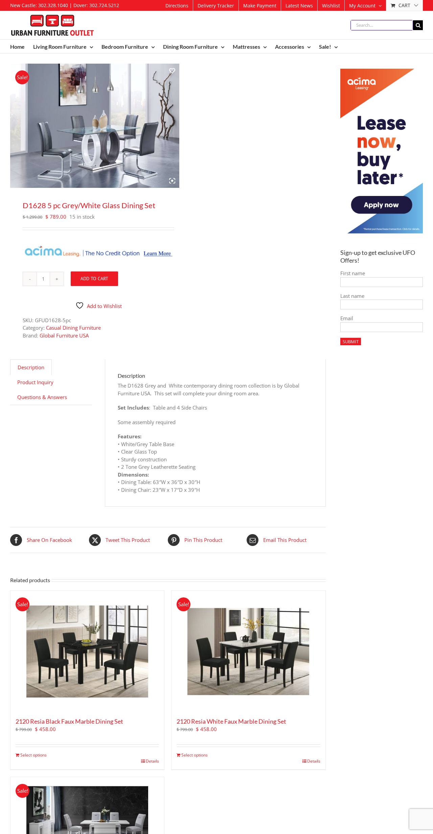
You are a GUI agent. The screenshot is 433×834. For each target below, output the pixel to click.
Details (152, 761)
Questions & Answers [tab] (42, 397)
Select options (33, 755)
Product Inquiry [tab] (35, 382)
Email (346, 318)
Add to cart (94, 279)
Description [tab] (31, 367)
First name (352, 273)
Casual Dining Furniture (73, 327)
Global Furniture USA (64, 335)
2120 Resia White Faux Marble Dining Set (231, 721)
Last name (352, 295)
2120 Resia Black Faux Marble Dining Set (69, 721)
